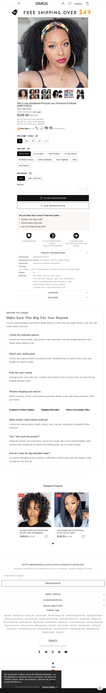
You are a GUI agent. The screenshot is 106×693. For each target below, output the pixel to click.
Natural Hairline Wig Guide (31, 223)
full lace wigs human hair (48, 619)
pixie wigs (60, 632)
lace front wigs (18, 615)
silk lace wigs (96, 619)
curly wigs (52, 625)
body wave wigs (27, 625)
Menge (20, 185)
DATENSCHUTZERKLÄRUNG (27, 687)
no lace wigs (96, 625)
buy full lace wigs (31, 619)
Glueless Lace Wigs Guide (31, 219)
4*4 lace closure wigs (95, 622)
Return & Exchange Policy (78, 410)
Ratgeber (78, 4)
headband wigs (51, 622)
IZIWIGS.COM (42, 3)
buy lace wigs (85, 619)
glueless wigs (12, 629)
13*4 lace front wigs (44, 629)
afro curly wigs (63, 625)
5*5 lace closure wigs (77, 622)
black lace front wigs (94, 615)
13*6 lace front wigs (61, 629)
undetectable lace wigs (27, 629)
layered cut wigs (48, 632)
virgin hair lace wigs (77, 629)
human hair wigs (25, 622)
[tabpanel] (34, 517)
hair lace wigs (41, 615)
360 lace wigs (38, 622)
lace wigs (7, 615)
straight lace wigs (92, 629)
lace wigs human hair (56, 615)
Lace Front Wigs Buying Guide (33, 226)
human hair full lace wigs (68, 619)
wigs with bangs (84, 625)
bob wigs (73, 625)
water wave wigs (41, 625)
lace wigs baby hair (10, 622)
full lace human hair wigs (14, 619)
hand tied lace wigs (12, 625)
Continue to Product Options (21, 410)
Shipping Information (50, 410)
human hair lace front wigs (75, 615)
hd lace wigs (63, 622)
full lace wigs (30, 615)
